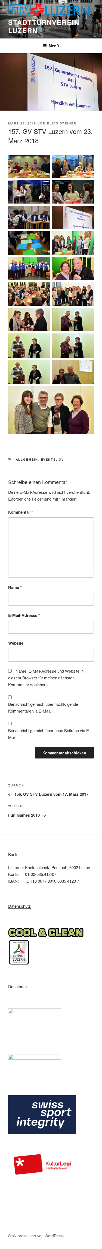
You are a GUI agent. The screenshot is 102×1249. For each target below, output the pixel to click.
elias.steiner (61, 123)
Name (15, 587)
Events (48, 459)
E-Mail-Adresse (24, 615)
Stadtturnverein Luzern (43, 26)
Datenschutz (19, 906)
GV (61, 459)
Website (15, 643)
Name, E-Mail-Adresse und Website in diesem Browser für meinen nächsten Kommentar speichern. (46, 677)
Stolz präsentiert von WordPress (36, 1235)
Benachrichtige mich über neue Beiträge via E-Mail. (49, 733)
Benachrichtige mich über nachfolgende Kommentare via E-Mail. (43, 707)
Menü (54, 45)
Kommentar (20, 512)
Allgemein (27, 459)
